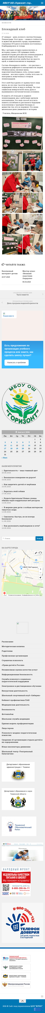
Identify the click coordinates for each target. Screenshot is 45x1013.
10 (5, 445)
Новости (6, 23)
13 (23, 445)
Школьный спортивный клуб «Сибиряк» (21, 695)
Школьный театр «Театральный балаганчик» (17, 752)
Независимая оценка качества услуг (20, 670)
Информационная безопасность (17, 674)
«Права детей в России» (13, 665)
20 (23, 448)
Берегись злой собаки (14, 491)
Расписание (7, 641)
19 (17, 448)
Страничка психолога (12, 660)
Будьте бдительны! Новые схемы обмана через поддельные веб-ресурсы (21, 499)
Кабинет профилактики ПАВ (15, 700)
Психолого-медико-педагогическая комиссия (19, 734)
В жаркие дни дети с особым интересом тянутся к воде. (22, 508)
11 (11, 445)
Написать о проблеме (16, 363)
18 (11, 448)
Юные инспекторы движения (16, 747)
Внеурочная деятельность (15, 691)
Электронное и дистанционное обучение (21, 686)
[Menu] (42, 3)
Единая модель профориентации (18, 723)
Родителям (7, 651)
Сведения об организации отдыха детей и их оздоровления (22, 741)
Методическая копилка (13, 646)
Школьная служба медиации (16, 719)
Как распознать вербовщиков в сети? (22, 526)
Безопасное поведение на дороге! (20, 477)
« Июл (4, 457)
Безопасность (8, 709)
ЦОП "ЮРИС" (36, 1006)
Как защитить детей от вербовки (20, 484)
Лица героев (8, 728)
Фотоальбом (8, 714)
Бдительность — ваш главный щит (21, 470)
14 (29, 445)
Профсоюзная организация (15, 656)
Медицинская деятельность (15, 705)
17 (5, 448)
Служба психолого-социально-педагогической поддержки (16, 680)
